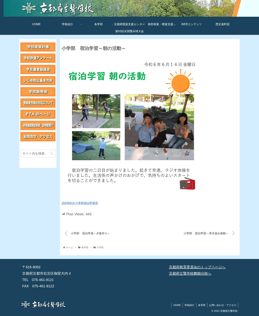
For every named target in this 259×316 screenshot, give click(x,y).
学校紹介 (189, 305)
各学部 (201, 305)
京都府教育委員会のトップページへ (197, 267)
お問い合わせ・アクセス (222, 305)
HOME (177, 305)
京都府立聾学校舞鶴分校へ (190, 273)
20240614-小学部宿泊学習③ (80, 203)
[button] (52, 153)
